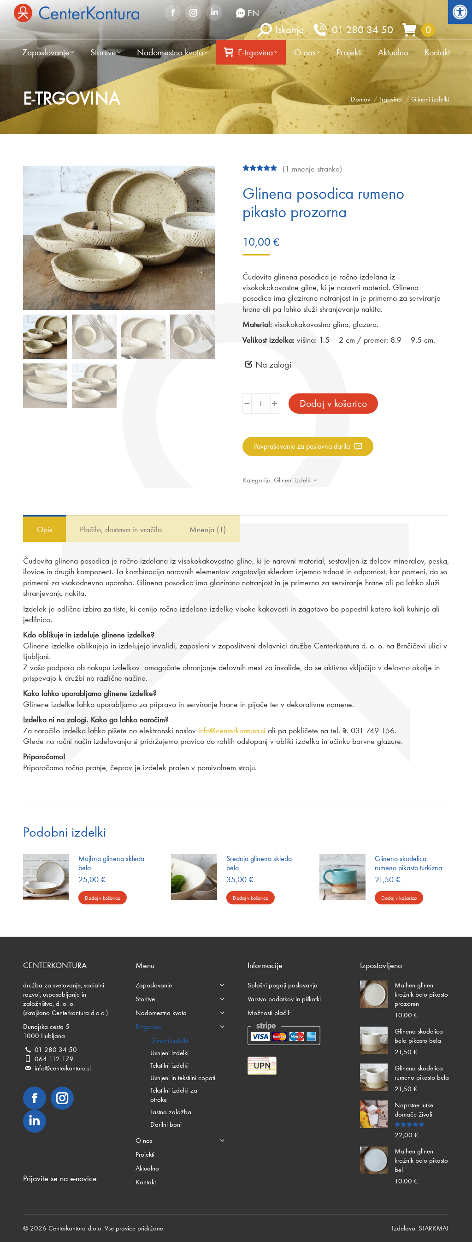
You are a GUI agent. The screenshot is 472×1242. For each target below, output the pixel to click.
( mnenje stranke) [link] (312, 169)
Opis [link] (44, 529)
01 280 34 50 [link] (362, 29)
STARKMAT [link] (434, 1228)
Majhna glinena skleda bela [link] (111, 863)
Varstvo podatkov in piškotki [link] (284, 999)
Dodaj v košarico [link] (102, 898)
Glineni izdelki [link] (293, 480)
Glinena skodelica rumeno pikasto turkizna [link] (408, 863)
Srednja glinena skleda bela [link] (259, 863)
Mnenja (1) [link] (207, 529)
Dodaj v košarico (333, 403)
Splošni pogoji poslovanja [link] (283, 985)
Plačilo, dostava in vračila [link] (121, 529)
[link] (460, 12)
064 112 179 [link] (54, 1059)
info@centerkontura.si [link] (232, 730)
